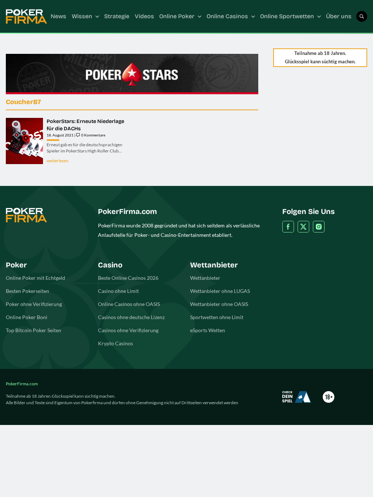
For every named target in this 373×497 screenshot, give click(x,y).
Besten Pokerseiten (27, 291)
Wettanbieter (205, 278)
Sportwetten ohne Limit (216, 317)
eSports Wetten (207, 330)
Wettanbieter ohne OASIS (219, 304)
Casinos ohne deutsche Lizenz (131, 317)
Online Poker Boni (26, 317)
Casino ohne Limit (118, 291)
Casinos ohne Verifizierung (128, 330)
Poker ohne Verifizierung (34, 304)
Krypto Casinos (115, 343)
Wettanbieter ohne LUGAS (220, 291)
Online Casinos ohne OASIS (129, 304)
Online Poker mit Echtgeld (35, 278)
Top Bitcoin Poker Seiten (33, 330)
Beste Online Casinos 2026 (128, 278)
